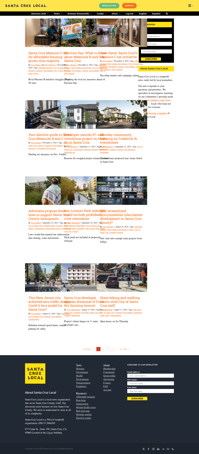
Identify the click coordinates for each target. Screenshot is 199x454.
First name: (132, 379)
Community (109, 372)
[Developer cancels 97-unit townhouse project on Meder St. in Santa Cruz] (86, 114)
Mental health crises (86, 407)
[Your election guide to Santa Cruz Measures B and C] (50, 114)
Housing (80, 368)
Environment (82, 379)
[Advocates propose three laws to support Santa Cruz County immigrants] (50, 190)
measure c (32, 148)
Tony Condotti (117, 69)
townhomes (104, 152)
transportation (33, 319)
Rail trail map (83, 410)
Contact (107, 382)
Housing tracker (84, 414)
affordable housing (46, 67)
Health (79, 375)
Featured (38, 70)
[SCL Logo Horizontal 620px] (26, 5)
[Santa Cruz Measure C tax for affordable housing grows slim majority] (50, 32)
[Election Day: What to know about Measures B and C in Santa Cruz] (86, 32)
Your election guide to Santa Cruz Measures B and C (49, 137)
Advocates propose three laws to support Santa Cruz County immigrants (49, 215)
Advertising (108, 379)
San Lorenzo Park (92, 228)
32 (121, 349)
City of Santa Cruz (135, 63)
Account (107, 389)
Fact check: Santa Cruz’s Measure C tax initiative (118, 55)
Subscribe (151, 59)
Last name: (146, 47)
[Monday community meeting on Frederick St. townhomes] (122, 114)
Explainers (81, 386)
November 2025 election (46, 148)
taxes (30, 73)
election (31, 70)
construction (78, 149)
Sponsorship (109, 375)
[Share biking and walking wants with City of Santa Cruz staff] (122, 277)
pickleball (80, 228)
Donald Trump (49, 225)
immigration (39, 228)
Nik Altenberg (50, 65)
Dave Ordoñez (108, 226)
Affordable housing (85, 396)
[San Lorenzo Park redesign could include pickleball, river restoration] (86, 190)
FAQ (105, 386)
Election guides (83, 418)
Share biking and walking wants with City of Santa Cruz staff (120, 302)
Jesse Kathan (36, 65)
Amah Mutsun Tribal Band (74, 225)
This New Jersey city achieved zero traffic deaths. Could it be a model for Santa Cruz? (49, 304)
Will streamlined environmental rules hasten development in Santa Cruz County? (121, 217)
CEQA (131, 229)
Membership (109, 368)
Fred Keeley (76, 70)
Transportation (83, 382)
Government (82, 372)
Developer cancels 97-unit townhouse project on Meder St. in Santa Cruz (86, 139)
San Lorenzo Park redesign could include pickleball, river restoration (84, 215)
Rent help (81, 400)
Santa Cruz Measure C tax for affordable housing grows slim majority (48, 57)
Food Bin (85, 312)
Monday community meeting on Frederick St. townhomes (119, 139)
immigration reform (52, 228)
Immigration (82, 403)
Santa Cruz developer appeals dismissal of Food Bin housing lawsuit (83, 302)
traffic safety (104, 315)
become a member (158, 113)
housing (85, 70)
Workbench (75, 315)
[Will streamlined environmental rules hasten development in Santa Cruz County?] (122, 190)
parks (74, 228)
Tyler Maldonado (73, 222)
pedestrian (138, 312)
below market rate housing (81, 67)
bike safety (137, 309)
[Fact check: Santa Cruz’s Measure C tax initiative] (122, 32)
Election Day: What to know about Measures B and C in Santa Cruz (85, 57)
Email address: (147, 32)
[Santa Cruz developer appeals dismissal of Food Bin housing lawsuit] (86, 277)
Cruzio (50, 432)
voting (35, 73)
